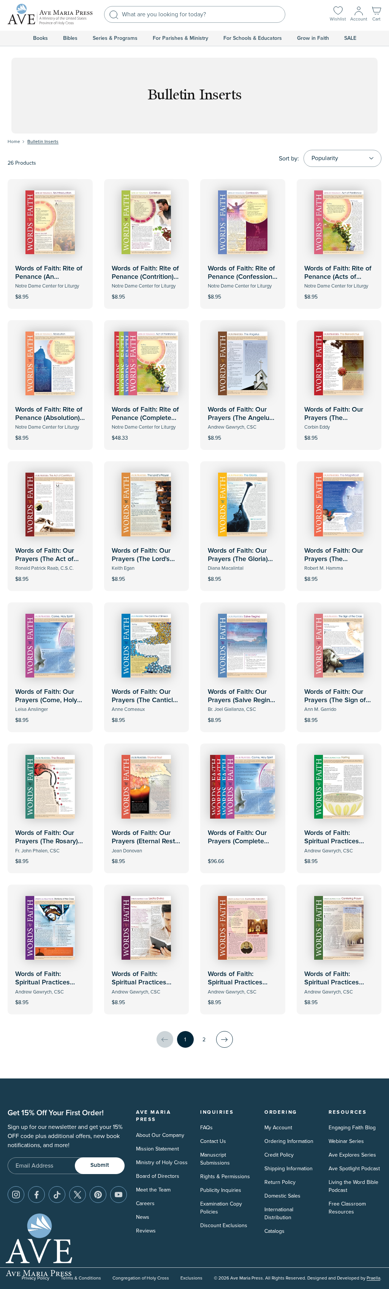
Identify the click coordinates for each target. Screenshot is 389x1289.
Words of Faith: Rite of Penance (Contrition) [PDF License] (145, 276)
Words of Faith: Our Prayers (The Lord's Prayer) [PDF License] (144, 559)
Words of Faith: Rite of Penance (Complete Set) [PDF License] (145, 418)
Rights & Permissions (225, 1176)
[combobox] (194, 14)
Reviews (146, 1231)
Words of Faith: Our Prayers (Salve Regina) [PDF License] (242, 700)
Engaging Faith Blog (352, 1127)
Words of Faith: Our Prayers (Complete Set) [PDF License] (237, 841)
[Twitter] (77, 1194)
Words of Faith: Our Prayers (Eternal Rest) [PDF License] (144, 841)
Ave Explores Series (352, 1155)
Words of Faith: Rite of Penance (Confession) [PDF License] (241, 276)
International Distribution (278, 1213)
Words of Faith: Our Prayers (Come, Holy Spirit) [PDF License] (46, 700)
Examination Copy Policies (221, 1208)
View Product (50, 291)
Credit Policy (279, 1155)
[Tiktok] (57, 1194)
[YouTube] (118, 1194)
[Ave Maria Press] (50, 14)
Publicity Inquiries (220, 1190)
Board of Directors (157, 1176)
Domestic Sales (282, 1196)
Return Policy (280, 1182)
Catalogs (274, 1231)
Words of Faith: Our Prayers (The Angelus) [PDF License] (241, 418)
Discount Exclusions (223, 1225)
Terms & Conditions (81, 1278)
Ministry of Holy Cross (162, 1162)
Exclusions (191, 1278)
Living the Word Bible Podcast (353, 1186)
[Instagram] (16, 1194)
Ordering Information (288, 1141)
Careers (145, 1203)
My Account (278, 1127)
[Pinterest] (98, 1194)
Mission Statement (157, 1149)
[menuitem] (40, 38)
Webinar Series (346, 1141)
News (142, 1217)
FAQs (206, 1127)
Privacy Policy (35, 1278)
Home (14, 142)
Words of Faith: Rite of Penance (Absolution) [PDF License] (48, 418)
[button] (376, 14)
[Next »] (224, 1039)
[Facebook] (36, 1194)
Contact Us (213, 1141)
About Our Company (160, 1135)
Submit (99, 1165)
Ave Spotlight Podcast (354, 1168)
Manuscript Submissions (215, 1159)
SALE (350, 38)
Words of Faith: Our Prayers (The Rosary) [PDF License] (46, 841)
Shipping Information (288, 1168)
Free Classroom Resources (347, 1208)
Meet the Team (153, 1190)
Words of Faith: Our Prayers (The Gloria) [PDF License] (238, 559)
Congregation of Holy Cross (140, 1278)
